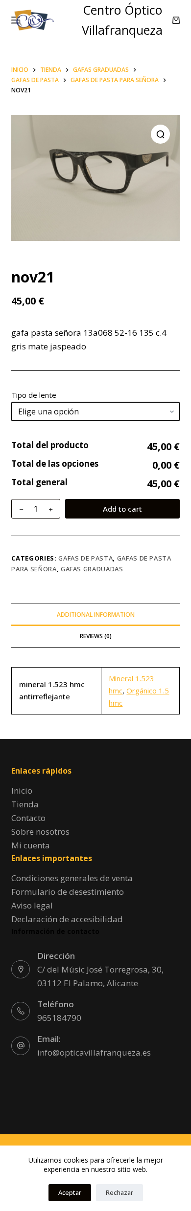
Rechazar (119, 1192)
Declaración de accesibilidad (67, 919)
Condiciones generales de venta (72, 878)
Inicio (21, 790)
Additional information (96, 614)
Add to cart (122, 509)
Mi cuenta (30, 845)
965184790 (59, 1017)
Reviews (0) (96, 636)
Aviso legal (32, 905)
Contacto (28, 817)
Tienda (25, 804)
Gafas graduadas (92, 568)
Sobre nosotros (40, 831)
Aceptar (69, 1192)
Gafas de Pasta (85, 558)
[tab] (95, 614)
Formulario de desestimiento (67, 891)
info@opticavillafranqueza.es (94, 1052)
